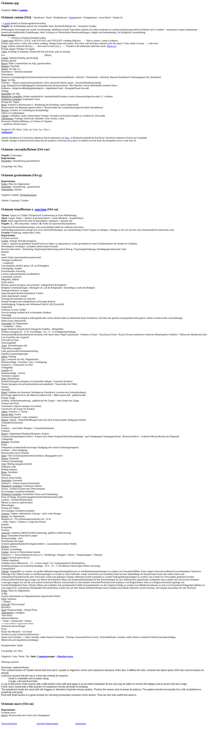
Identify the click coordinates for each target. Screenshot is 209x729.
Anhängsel (6, 132)
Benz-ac (112, 46)
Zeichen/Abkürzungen (47, 723)
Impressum (80, 723)
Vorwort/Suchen (9, 723)
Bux (67, 137)
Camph (6, 23)
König (72, 17)
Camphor (42, 656)
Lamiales (23, 10)
